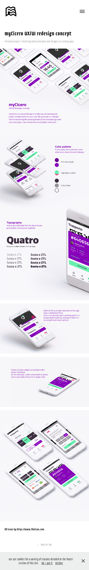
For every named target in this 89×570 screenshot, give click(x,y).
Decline (59, 563)
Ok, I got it (47, 563)
